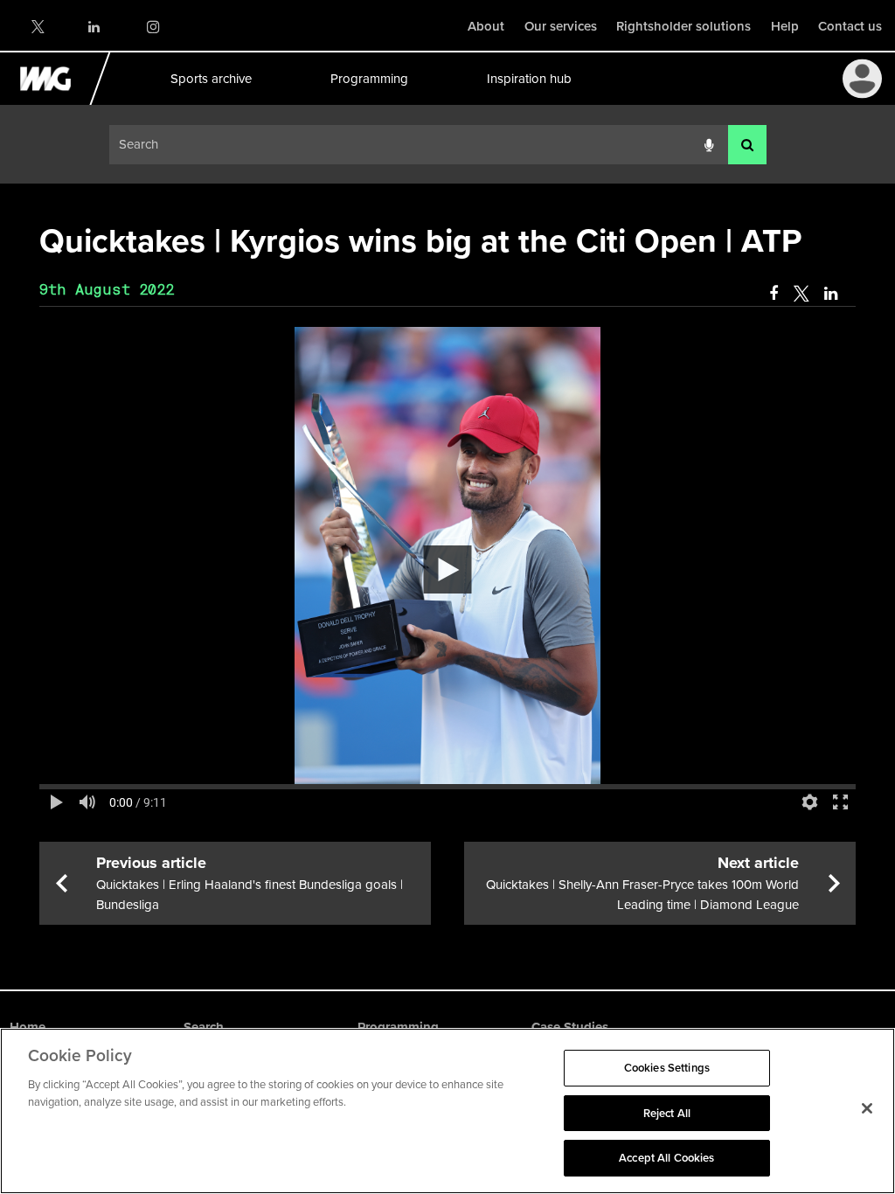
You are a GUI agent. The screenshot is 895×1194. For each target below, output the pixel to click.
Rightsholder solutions (683, 26)
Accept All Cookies (666, 1157)
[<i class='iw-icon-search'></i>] (747, 144)
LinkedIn (95, 26)
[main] (447, 570)
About (486, 26)
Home (27, 1027)
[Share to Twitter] (801, 294)
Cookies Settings (667, 1067)
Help (785, 26)
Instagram (152, 26)
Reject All (666, 1113)
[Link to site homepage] (55, 100)
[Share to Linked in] (832, 294)
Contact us (850, 26)
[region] (447, 1111)
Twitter (36, 26)
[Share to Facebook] (773, 294)
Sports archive (210, 78)
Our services (560, 26)
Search (204, 1027)
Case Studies (569, 1027)
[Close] (867, 1108)
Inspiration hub (528, 78)
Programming (368, 78)
